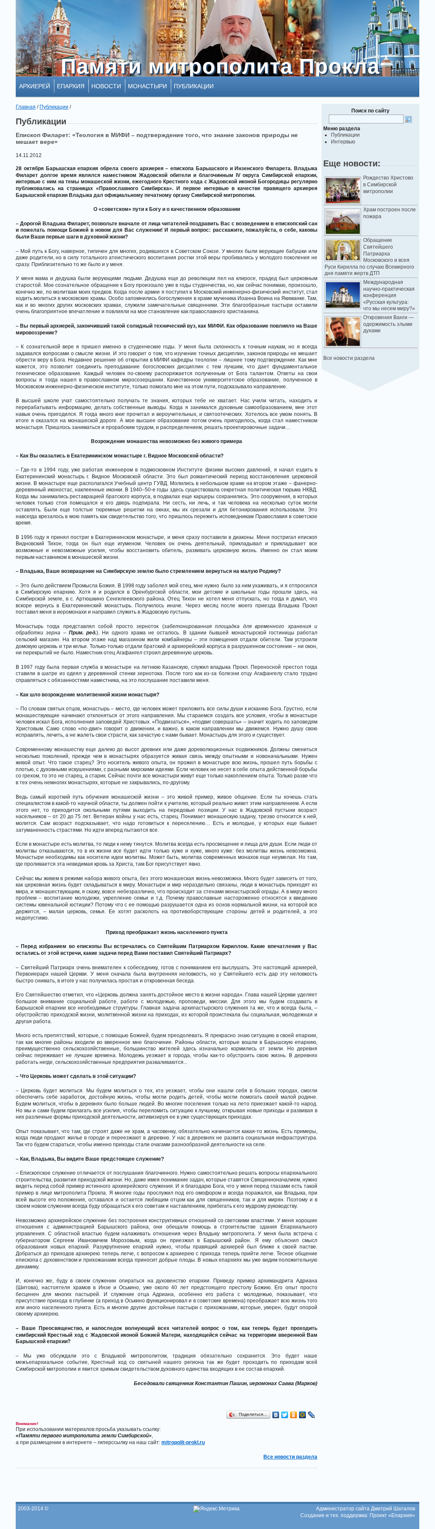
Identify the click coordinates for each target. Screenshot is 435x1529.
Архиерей (34, 86)
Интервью (343, 142)
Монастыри (147, 86)
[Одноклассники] (293, 1414)
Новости (106, 86)
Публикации (194, 86)
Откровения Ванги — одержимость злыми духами (388, 324)
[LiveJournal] (311, 1414)
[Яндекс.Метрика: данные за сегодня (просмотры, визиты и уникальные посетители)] (216, 1509)
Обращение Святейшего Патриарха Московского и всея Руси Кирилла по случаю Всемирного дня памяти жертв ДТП (369, 256)
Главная (26, 107)
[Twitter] (284, 1414)
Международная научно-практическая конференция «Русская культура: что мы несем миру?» (389, 295)
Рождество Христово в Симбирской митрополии (388, 184)
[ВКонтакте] (275, 1414)
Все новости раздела (349, 358)
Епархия (71, 86)
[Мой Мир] (302, 1414)
